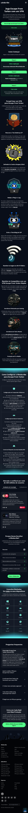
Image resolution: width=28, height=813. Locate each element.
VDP (16, 785)
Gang (16, 788)
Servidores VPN (4, 757)
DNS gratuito (4, 755)
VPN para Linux (18, 766)
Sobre (2, 783)
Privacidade (17, 783)
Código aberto (4, 753)
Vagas (2, 786)
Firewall (9, 270)
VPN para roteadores (20, 773)
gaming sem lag (18, 337)
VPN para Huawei (19, 771)
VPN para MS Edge (5, 771)
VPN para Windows (5, 764)
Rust (14, 290)
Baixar (2, 747)
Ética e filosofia (18, 755)
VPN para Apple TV (19, 770)
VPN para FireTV (18, 768)
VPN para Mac (4, 766)
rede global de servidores (12, 334)
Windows (19, 395)
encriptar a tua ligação (10, 169)
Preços (2, 749)
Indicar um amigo (19, 753)
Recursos (17, 751)
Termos (3, 785)
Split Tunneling (13, 403)
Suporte (3, 751)
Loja (15, 749)
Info (2, 788)
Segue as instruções (10, 78)
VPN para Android (19, 764)
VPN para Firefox (5, 770)
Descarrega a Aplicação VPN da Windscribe (14, 66)
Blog (16, 786)
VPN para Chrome (5, 768)
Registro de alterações (20, 747)
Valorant (15, 207)
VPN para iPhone (5, 773)
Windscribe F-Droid (5, 775)
